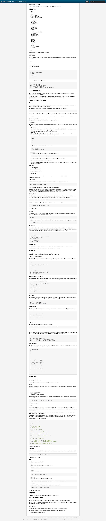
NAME (32, 11)
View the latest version (57, 6)
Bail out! (33, 26)
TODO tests (34, 22)
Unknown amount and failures (37, 32)
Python (33, 41)
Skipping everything (35, 35)
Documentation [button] (22, 1)
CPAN (39, 4)
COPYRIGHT (33, 47)
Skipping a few (35, 34)
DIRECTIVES (33, 21)
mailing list (61, 519)
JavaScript (34, 42)
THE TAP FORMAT (34, 15)
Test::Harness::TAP (32, 4)
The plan (34, 18)
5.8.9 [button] (13, 1)
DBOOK (41, 517)
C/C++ (33, 40)
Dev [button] (16, 1)
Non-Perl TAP (33, 39)
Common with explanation (37, 30)
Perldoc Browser (6, 1)
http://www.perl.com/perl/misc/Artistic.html (38, 512)
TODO (32, 14)
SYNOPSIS (33, 12)
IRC (64, 519)
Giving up (34, 33)
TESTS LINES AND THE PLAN (36, 17)
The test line (34, 20)
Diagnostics (34, 27)
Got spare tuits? (35, 36)
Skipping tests (34, 23)
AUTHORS (33, 45)
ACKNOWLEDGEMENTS (35, 46)
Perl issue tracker (56, 519)
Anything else (34, 28)
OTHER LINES (33, 24)
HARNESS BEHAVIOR (35, 16)
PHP (33, 44)
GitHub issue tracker (53, 517)
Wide (87, 1)
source (37, 4)
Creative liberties (35, 38)
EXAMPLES (33, 29)
